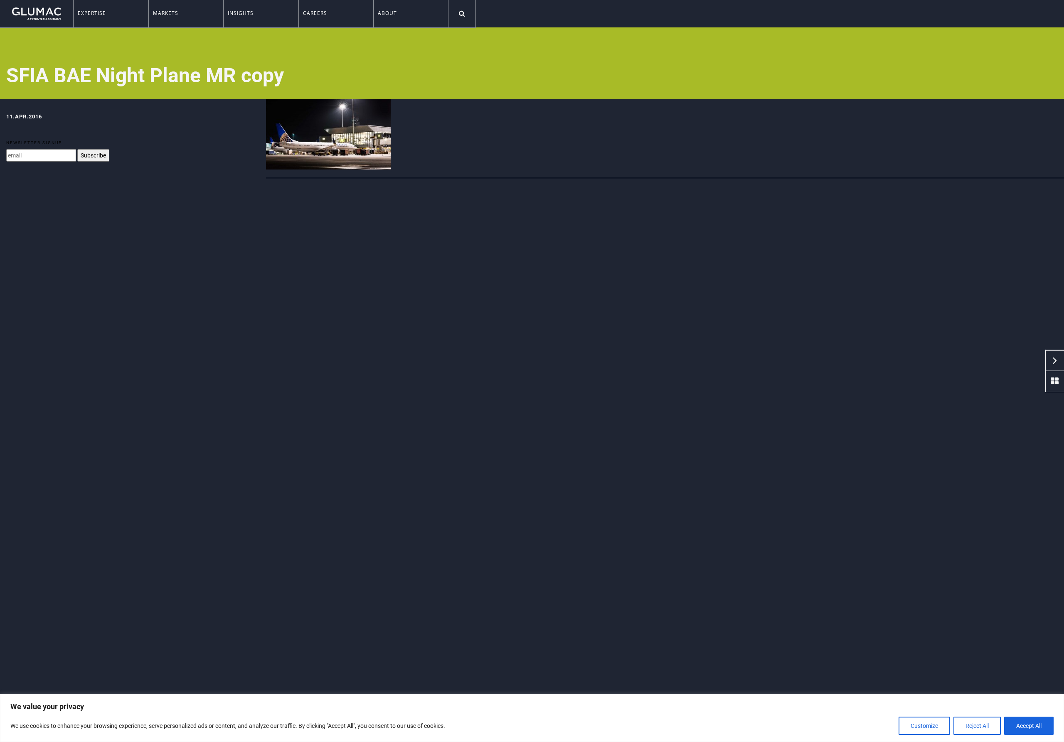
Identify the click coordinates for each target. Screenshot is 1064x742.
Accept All (1029, 725)
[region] (532, 718)
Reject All (977, 725)
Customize (924, 725)
